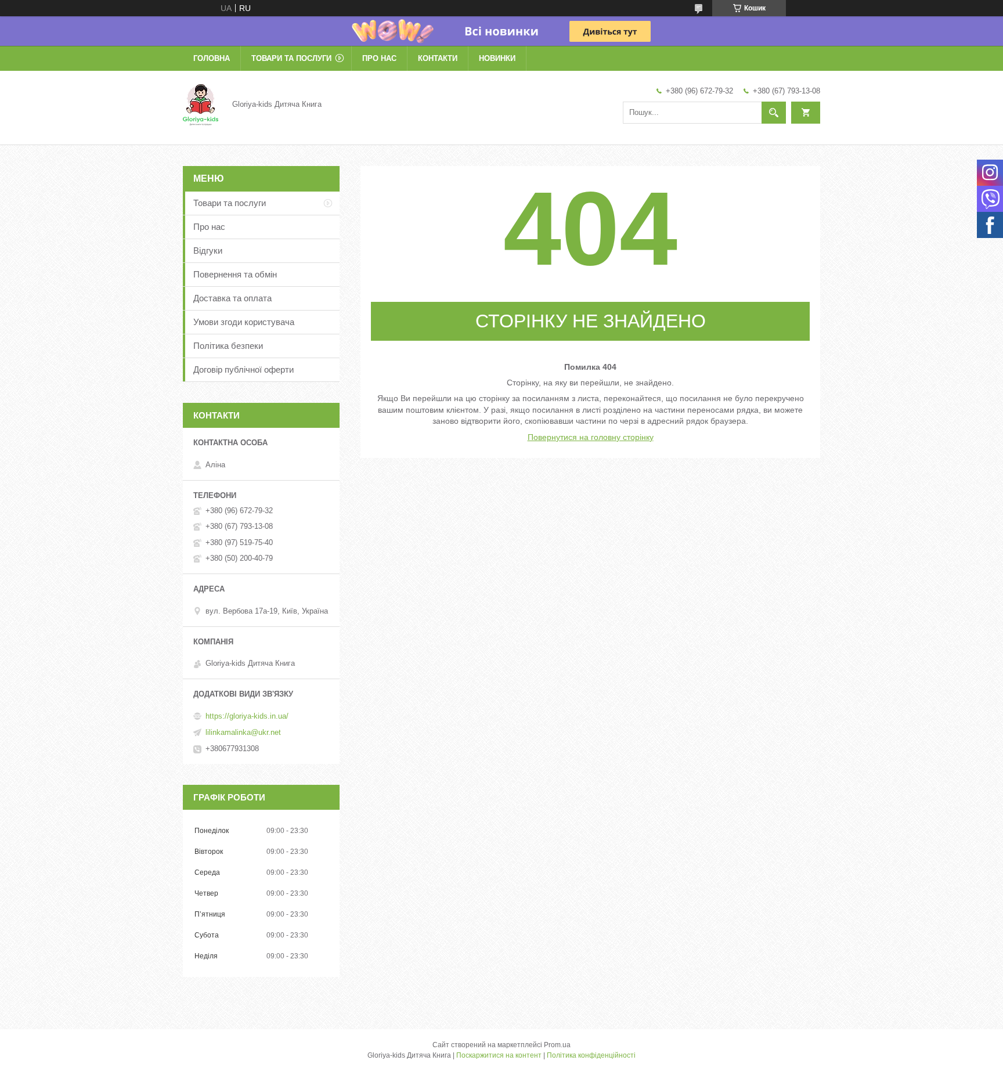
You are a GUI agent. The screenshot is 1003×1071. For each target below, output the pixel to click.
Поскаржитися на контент (499, 1055)
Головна (211, 58)
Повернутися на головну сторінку (591, 437)
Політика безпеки (228, 346)
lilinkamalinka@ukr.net (243, 732)
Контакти (437, 58)
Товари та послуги (291, 58)
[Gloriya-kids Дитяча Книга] (200, 104)
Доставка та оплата (232, 298)
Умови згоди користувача (243, 322)
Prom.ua (557, 1045)
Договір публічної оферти (243, 369)
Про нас (379, 58)
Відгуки (207, 250)
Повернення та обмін (235, 274)
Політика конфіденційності (591, 1055)
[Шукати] (774, 113)
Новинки (497, 58)
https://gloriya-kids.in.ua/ (246, 716)
